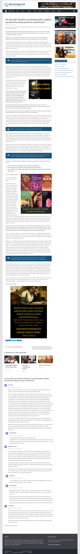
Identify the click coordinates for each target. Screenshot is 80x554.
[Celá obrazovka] (74, 26)
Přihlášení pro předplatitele (54, 544)
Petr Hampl (14, 24)
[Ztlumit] (72, 26)
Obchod (40, 11)
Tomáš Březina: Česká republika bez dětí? (63, 72)
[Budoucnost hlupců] (45, 356)
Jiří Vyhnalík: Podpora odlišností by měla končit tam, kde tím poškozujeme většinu (41, 347)
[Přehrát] (56, 26)
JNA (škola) (46, 11)
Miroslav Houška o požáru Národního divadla (64, 70)
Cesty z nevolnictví (11, 544)
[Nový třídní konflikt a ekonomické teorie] (11, 356)
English (59, 11)
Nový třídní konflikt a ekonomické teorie (12, 366)
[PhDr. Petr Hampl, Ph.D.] (5, 10)
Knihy (17, 11)
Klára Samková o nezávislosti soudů (62, 68)
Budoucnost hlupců (45, 365)
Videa (35, 11)
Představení (11, 11)
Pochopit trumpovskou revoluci (26, 367)
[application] (65, 22)
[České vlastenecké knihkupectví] (57, 3)
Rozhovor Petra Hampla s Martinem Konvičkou (64, 76)
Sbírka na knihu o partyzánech (61, 74)
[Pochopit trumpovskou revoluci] (28, 356)
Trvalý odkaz (18, 387)
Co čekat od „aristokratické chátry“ (14, 347)
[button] (24, 11)
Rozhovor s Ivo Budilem (59, 66)
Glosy (22, 11)
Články (28, 11)
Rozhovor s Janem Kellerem (60, 64)
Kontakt (53, 11)
